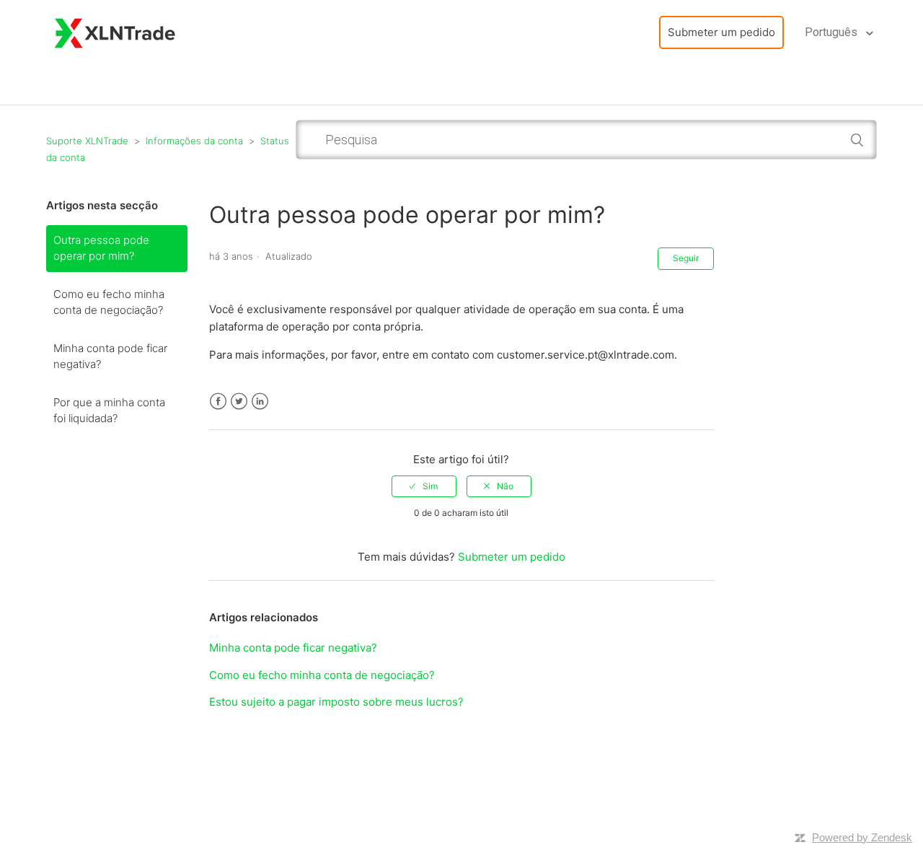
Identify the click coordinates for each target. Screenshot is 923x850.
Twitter (239, 402)
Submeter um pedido (721, 32)
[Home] (115, 31)
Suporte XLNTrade (87, 140)
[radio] (424, 486)
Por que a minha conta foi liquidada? (109, 410)
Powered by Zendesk (862, 837)
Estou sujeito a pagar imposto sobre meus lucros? (336, 702)
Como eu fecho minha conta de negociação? (108, 302)
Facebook (218, 402)
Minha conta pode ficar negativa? (110, 356)
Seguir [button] (686, 258)
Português (832, 32)
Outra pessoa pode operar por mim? (101, 248)
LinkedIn (260, 402)
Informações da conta (194, 140)
